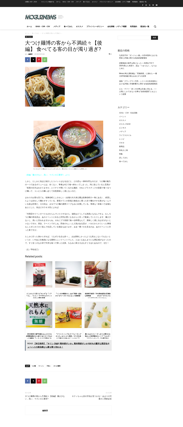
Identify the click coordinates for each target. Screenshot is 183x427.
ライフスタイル (125, 135)
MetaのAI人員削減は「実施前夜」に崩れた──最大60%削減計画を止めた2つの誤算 (138, 74)
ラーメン (41, 366)
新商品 (121, 146)
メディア (122, 131)
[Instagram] (146, 5)
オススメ (122, 120)
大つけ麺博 (57, 366)
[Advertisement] (110, 16)
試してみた (123, 157)
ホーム (27, 33)
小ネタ (121, 142)
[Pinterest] (38, 59)
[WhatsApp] (44, 59)
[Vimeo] (153, 5)
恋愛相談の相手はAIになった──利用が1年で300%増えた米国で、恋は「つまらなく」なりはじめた (138, 65)
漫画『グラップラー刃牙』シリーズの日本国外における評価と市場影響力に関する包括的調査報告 (138, 82)
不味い (49, 366)
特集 (121, 154)
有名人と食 (123, 150)
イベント (122, 116)
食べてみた (35, 33)
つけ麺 (34, 366)
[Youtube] (156, 5)
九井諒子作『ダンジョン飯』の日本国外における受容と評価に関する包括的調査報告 (138, 56)
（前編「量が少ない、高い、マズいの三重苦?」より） (48, 175)
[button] (155, 26)
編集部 (30, 54)
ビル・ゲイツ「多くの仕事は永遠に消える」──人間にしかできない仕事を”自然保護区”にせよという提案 (138, 91)
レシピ (121, 139)
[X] (149, 5)
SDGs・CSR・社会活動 (128, 113)
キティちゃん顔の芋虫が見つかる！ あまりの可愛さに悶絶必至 (92, 397)
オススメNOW (124, 124)
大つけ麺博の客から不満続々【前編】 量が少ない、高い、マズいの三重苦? (45, 397)
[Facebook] (142, 5)
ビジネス (122, 128)
